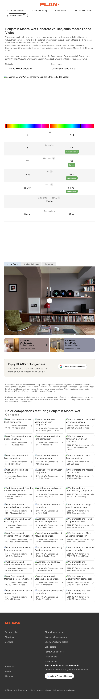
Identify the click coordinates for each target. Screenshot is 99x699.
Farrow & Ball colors (54, 651)
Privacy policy (12, 632)
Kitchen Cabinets (31, 264)
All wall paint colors (54, 632)
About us (9, 637)
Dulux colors (51, 656)
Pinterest (9, 676)
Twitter (8, 671)
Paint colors (60, 10)
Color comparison (15, 10)
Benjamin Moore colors (56, 637)
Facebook (10, 666)
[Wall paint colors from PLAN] (49, 5)
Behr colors (50, 646)
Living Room (12, 264)
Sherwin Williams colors (56, 642)
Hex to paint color (83, 10)
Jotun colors (51, 661)
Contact (9, 642)
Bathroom (49, 264)
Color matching (39, 10)
